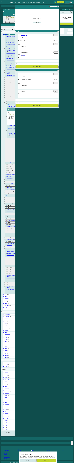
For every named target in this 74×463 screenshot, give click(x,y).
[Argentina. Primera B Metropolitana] (8, 7)
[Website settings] (71, 2)
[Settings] (71, 12)
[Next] (6, 31)
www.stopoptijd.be (17, 460)
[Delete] (29, 31)
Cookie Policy (31, 458)
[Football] (6, 7)
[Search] (58, 6)
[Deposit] (55, 2)
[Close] (72, 27)
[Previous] (3, 31)
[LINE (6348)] (4, 7)
